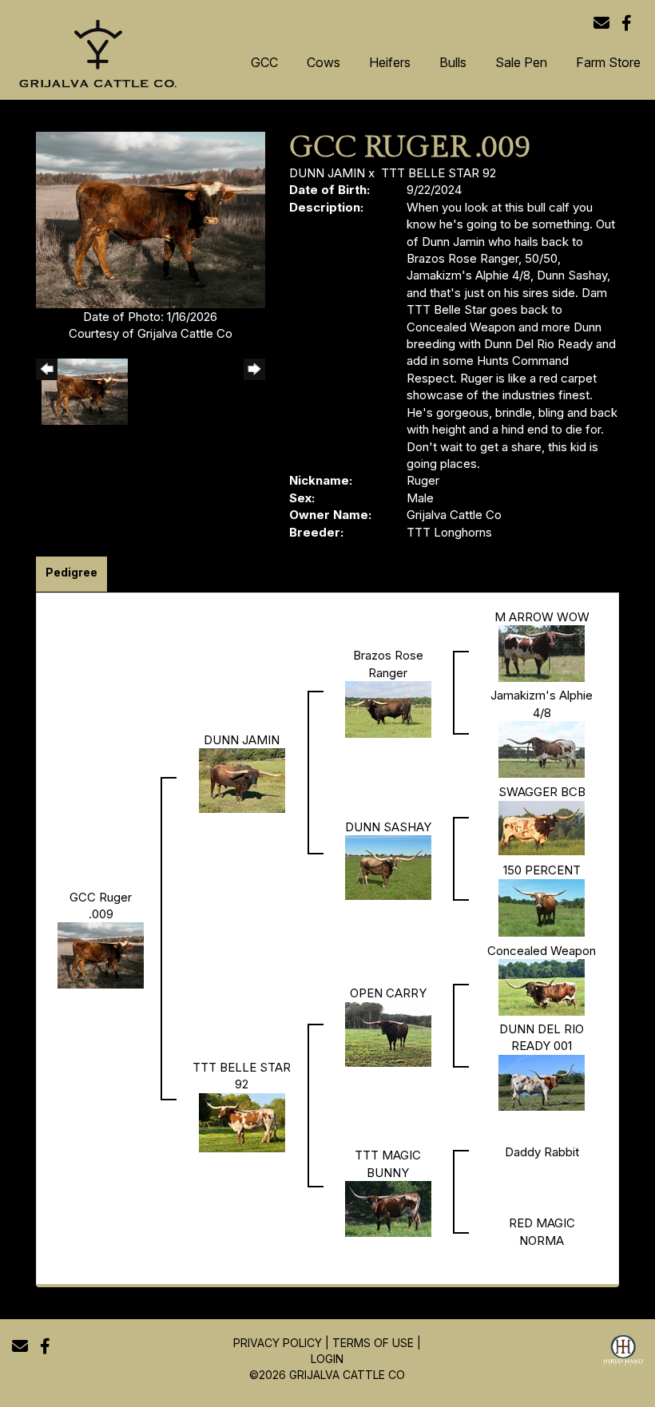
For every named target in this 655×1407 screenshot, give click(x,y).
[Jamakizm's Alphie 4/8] (541, 748)
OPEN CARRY (388, 993)
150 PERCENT (542, 870)
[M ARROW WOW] (541, 652)
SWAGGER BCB (542, 791)
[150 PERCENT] (541, 906)
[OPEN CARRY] (388, 1032)
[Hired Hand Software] (623, 1352)
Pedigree (71, 572)
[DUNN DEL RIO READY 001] (541, 1081)
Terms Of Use (373, 1343)
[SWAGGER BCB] (541, 826)
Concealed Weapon (541, 950)
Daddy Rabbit (542, 1151)
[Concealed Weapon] (541, 986)
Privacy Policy (277, 1343)
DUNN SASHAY (388, 826)
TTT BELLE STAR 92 (438, 172)
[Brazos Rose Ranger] (388, 708)
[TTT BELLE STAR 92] (242, 1121)
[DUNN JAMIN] (242, 779)
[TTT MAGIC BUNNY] (388, 1207)
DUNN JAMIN (327, 172)
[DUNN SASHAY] (388, 866)
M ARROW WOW (542, 616)
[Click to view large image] (150, 218)
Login (327, 1358)
